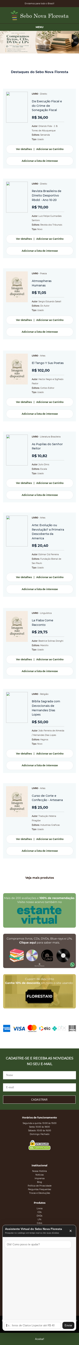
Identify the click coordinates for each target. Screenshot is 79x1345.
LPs (39, 1219)
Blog (39, 1182)
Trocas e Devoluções (39, 1193)
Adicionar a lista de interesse (40, 160)
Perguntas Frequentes (39, 1189)
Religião (44, 694)
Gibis (39, 1223)
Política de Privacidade (39, 1185)
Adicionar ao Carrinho (50, 149)
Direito (43, 94)
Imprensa (40, 1178)
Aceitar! (39, 1339)
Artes (42, 355)
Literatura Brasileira (50, 436)
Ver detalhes (24, 149)
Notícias (39, 1174)
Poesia (43, 273)
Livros (40, 1208)
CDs (39, 1212)
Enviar (68, 1325)
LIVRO (35, 94)
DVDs (39, 1215)
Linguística (46, 613)
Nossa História (39, 1171)
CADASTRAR (39, 1099)
